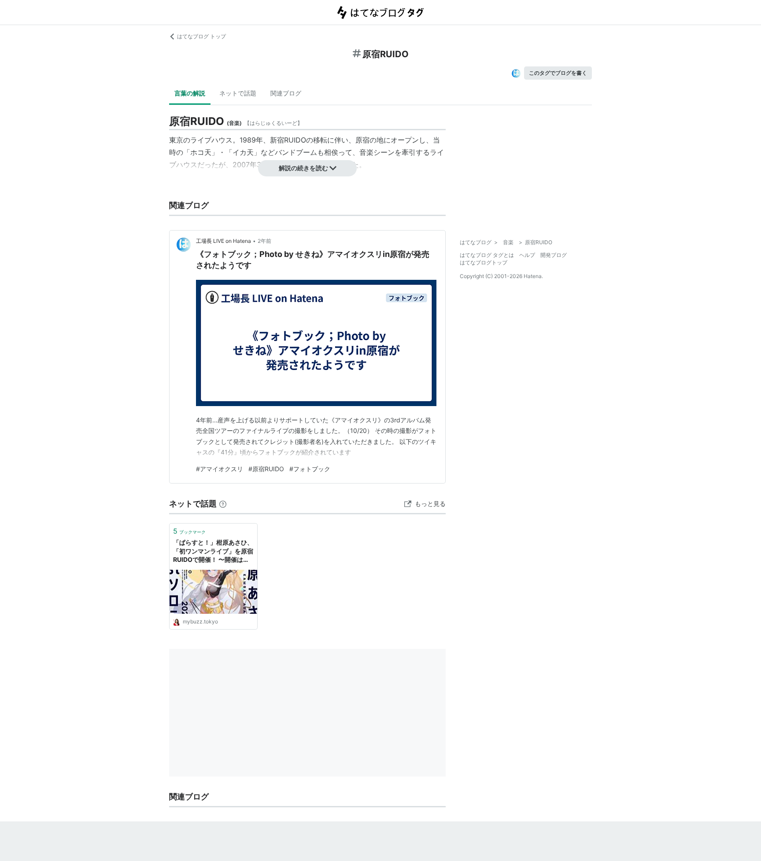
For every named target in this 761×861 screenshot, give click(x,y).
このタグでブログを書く (558, 73)
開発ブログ (553, 255)
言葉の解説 (189, 93)
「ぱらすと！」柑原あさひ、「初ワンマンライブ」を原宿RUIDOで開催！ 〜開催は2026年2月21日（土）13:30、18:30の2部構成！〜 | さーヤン (213, 551)
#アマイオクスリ (219, 469)
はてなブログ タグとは (487, 255)
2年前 (264, 241)
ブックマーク (189, 531)
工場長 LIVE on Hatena (223, 241)
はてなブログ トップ (201, 36)
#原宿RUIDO (266, 469)
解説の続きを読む (303, 168)
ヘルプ (527, 255)
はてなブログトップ (483, 262)
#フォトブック (309, 469)
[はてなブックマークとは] (222, 503)
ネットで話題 (237, 93)
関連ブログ (285, 93)
